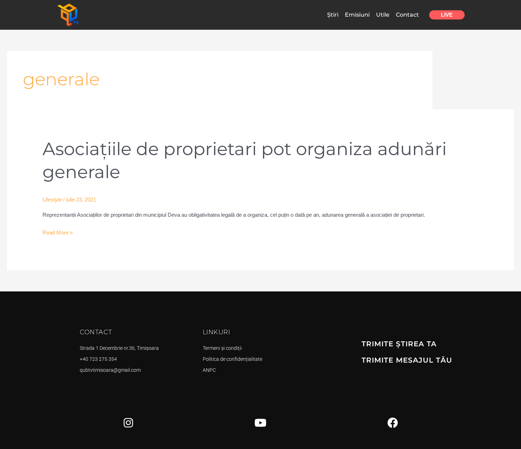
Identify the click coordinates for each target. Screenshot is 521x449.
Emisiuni (357, 14)
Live (447, 15)
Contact (407, 14)
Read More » (58, 231)
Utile (383, 14)
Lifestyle (52, 200)
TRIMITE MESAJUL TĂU (407, 360)
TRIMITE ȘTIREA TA (399, 344)
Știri (332, 14)
